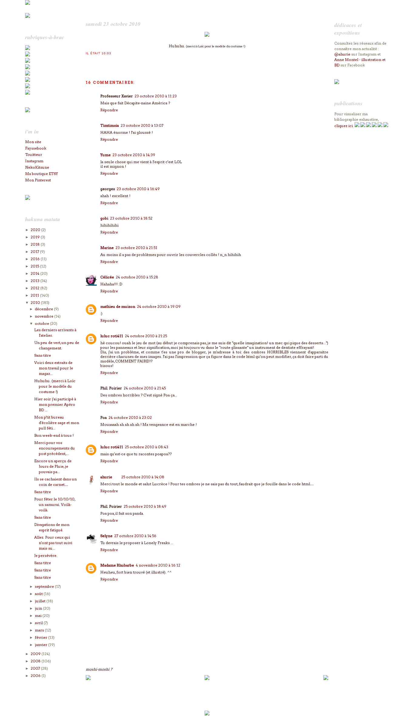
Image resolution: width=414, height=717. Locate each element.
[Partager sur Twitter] (95, 61)
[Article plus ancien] (325, 678)
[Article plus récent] (88, 678)
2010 (36, 302)
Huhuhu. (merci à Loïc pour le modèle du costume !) (54, 386)
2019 (36, 237)
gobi (104, 218)
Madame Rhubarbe (117, 565)
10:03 (106, 53)
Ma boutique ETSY (41, 173)
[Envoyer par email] (88, 61)
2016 (36, 259)
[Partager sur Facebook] (101, 61)
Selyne (106, 536)
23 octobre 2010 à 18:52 (131, 218)
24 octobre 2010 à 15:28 (137, 277)
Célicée (107, 277)
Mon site (33, 142)
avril (39, 623)
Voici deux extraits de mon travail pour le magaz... (53, 368)
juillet (40, 601)
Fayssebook (35, 148)
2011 (35, 295)
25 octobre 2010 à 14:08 (142, 477)
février (41, 637)
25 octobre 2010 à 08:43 (146, 447)
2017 (35, 251)
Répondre (109, 110)
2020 (36, 229)
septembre (45, 586)
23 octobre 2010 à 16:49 (138, 189)
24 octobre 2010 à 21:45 (145, 388)
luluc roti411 (111, 336)
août (39, 593)
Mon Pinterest (38, 180)
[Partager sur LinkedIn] (113, 61)
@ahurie (342, 54)
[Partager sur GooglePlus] (125, 61)
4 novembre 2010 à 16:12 (158, 565)
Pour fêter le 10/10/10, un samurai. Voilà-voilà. (54, 504)
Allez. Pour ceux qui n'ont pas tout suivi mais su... (53, 542)
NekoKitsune (37, 167)
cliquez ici (343, 125)
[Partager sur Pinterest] (107, 61)
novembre (44, 316)
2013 (35, 280)
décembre (44, 309)
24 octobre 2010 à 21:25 (146, 336)
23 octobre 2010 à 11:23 (156, 96)
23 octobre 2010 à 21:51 (136, 247)
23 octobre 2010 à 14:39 (133, 155)
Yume (105, 155)
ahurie (106, 477)
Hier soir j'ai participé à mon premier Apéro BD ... (55, 404)
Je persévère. (45, 555)
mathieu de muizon (117, 306)
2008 (36, 661)
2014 (35, 273)
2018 (36, 244)
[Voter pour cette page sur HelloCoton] (119, 61)
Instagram (34, 161)
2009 (36, 653)
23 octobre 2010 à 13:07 (142, 125)
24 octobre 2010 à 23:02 (130, 417)
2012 (35, 288)
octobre (42, 323)
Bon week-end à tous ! (54, 435)
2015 (35, 266)
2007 (36, 668)
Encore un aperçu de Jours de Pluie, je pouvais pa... (53, 466)
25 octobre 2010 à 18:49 (145, 506)
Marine (107, 247)
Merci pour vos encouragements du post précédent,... (54, 448)
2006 (36, 675)
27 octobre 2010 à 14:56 (135, 536)
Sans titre (42, 355)
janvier (41, 644)
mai (38, 615)
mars (40, 630)
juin (39, 608)
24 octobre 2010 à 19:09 (159, 306)
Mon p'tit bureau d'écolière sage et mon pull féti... (56, 422)
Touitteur (33, 154)
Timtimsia (109, 125)
